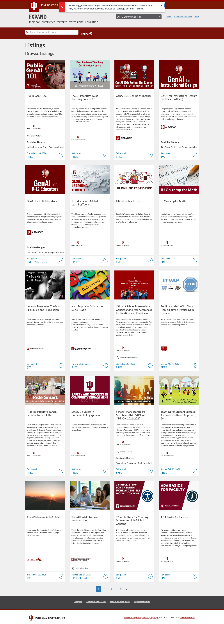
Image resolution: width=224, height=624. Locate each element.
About (169, 16)
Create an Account (183, 16)
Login (196, 16)
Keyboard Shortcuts (142, 601)
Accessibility (129, 617)
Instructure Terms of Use (96, 601)
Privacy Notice (142, 617)
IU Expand (78, 601)
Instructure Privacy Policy (120, 601)
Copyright (154, 617)
